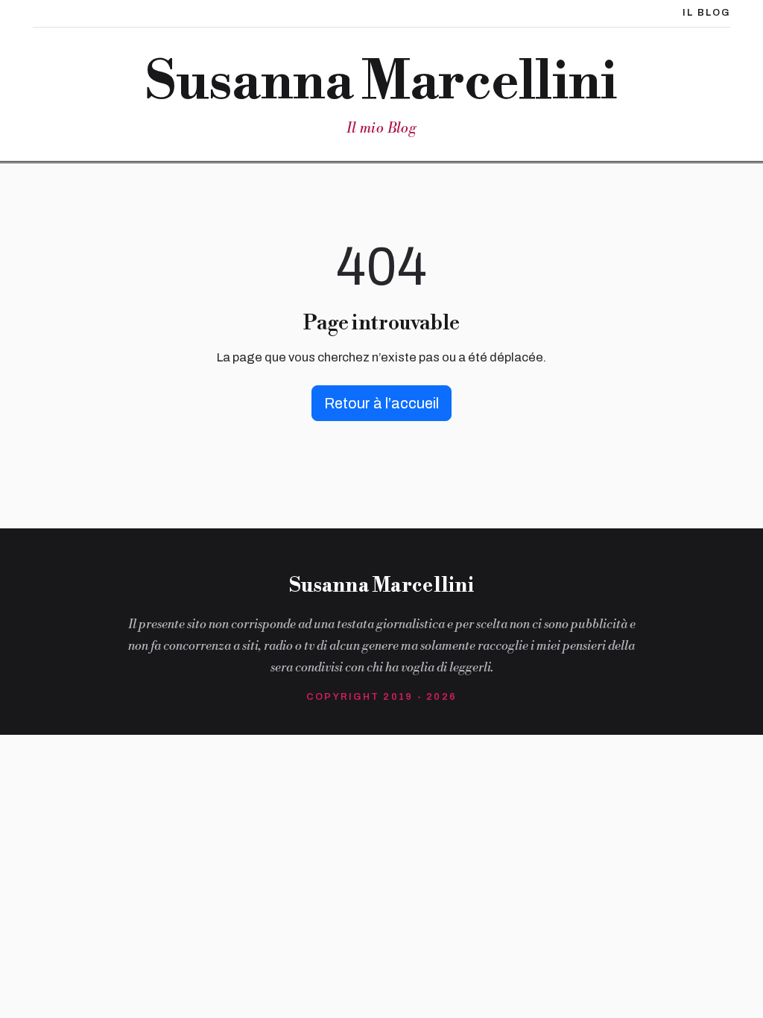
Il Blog (706, 12)
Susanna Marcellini (381, 83)
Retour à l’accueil (381, 403)
